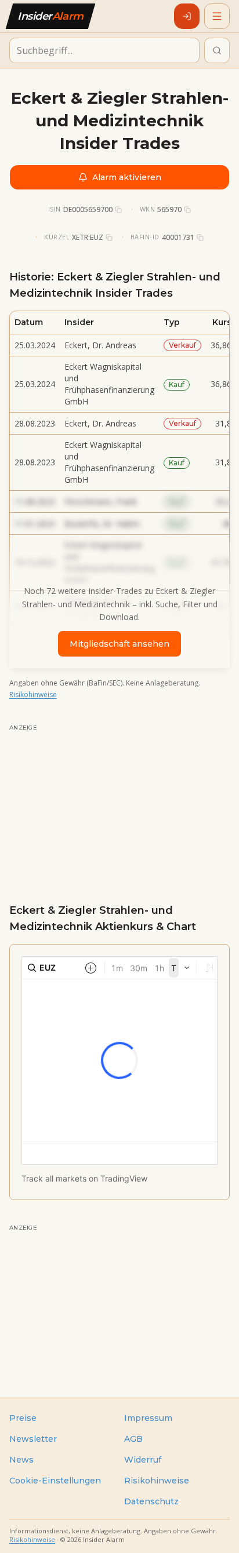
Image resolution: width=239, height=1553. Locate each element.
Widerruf (142, 1459)
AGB (133, 1439)
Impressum (148, 1418)
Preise (23, 1418)
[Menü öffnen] (217, 16)
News (21, 1459)
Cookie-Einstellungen (55, 1480)
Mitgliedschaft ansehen (119, 644)
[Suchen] (217, 50)
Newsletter (33, 1439)
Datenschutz (151, 1501)
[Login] (187, 16)
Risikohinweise (33, 694)
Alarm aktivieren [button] (126, 177)
